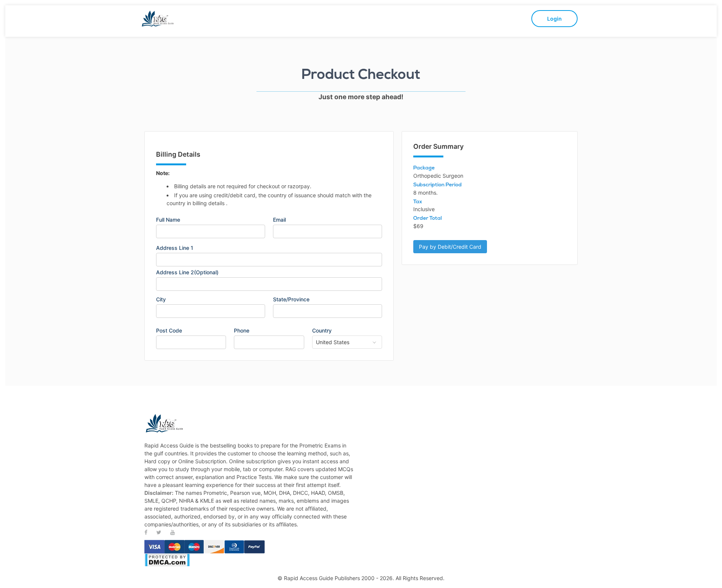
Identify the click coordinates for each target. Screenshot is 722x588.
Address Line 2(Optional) (187, 272)
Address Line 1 (174, 248)
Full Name (168, 220)
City (161, 299)
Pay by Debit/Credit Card (450, 246)
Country (322, 331)
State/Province (291, 299)
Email (279, 220)
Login (554, 18)
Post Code (169, 331)
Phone (241, 331)
